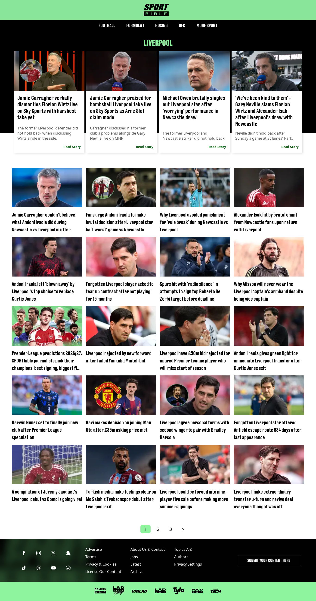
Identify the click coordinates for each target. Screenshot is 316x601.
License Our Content (103, 571)
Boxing (161, 25)
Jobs (134, 556)
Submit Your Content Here (269, 560)
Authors (181, 556)
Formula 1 (135, 25)
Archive (136, 571)
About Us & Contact (147, 549)
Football (107, 25)
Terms (90, 556)
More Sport (206, 25)
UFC (182, 25)
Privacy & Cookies (100, 564)
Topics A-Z (183, 549)
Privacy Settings (188, 564)
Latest (135, 564)
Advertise (93, 549)
